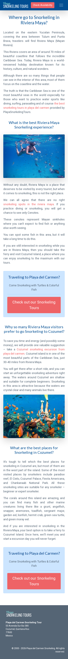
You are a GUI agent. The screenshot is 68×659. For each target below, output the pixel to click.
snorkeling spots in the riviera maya (28, 204)
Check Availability (42, 5)
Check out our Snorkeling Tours (34, 305)
